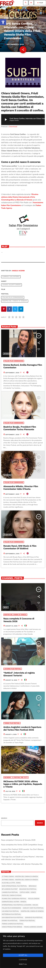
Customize (23, 960)
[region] (23, 950)
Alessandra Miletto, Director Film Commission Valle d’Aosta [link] (20, 487)
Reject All (23, 964)
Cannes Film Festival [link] (10, 892)
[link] (3, 22)
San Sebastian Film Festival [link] (12, 918)
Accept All (23, 955)
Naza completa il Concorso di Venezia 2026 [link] (18, 620)
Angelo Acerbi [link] (18, 271)
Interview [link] (7, 353)
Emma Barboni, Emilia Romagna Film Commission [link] (22, 366)
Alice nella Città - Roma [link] (11, 883)
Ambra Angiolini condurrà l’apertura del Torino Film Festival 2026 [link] (22, 728)
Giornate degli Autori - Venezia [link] (14, 902)
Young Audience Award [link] (33, 927)
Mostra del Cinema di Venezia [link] (14, 301)
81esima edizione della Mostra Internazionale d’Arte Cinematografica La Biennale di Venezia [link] (19, 197)
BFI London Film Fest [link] (9, 889)
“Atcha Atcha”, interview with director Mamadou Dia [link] (21, 864)
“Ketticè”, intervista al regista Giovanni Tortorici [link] (19, 674)
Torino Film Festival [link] (12, 723)
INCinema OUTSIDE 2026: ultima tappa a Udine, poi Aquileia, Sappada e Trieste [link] (22, 784)
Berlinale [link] (32, 886)
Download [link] (13, 126)
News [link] (6, 607)
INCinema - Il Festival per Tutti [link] (16, 777)
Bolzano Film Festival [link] (27, 889)
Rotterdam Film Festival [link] (11, 914)
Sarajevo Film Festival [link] (33, 918)
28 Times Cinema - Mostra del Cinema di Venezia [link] (20, 880)
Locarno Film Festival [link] (12, 669)
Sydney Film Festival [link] (10, 921)
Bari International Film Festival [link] (14, 886)
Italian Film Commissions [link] (18, 18)
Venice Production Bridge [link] (12, 927)
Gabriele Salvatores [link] (11, 277)
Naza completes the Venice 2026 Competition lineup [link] (22, 845)
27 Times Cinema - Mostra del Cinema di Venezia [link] (20, 877)
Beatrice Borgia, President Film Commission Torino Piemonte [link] (19, 428)
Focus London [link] (33, 899)
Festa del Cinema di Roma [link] (11, 895)
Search (4, 818)
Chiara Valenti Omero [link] (11, 285)
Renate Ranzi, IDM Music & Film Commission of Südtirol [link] (19, 547)
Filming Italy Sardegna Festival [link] (14, 899)
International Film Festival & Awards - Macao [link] (20, 905)
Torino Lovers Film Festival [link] (12, 924)
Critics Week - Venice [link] (28, 892)
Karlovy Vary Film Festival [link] (33, 908)
